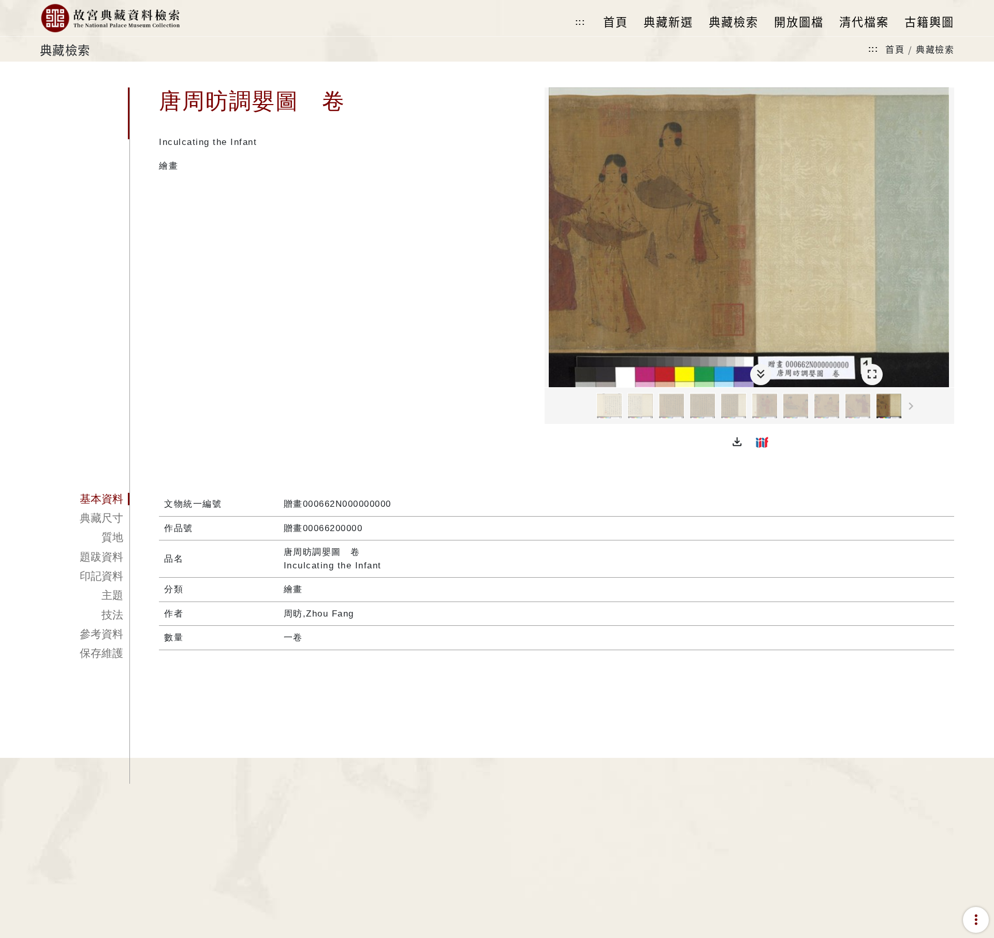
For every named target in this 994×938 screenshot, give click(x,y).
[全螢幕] (872, 374)
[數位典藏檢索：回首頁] (110, 18)
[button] (737, 442)
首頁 (894, 48)
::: (580, 22)
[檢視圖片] (609, 406)
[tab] (84, 499)
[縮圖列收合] (760, 374)
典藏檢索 (935, 48)
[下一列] (946, 406)
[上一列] (552, 406)
